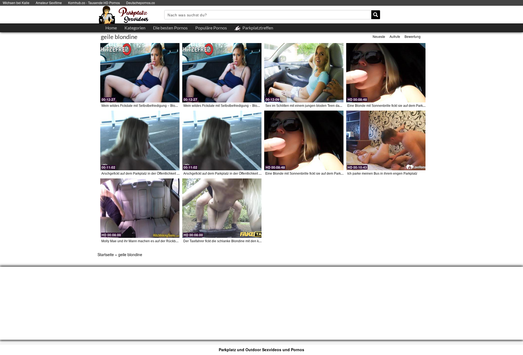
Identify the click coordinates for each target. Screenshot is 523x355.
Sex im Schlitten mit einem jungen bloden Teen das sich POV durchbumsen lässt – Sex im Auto (335, 106)
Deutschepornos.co (140, 2)
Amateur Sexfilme (49, 2)
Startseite (106, 254)
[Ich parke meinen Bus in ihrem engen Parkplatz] (385, 140)
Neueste (379, 36)
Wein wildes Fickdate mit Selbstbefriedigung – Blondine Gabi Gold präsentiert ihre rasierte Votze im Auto (178, 106)
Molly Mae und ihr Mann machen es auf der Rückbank (141, 241)
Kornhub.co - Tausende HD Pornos (94, 2)
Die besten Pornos (170, 27)
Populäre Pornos (211, 27)
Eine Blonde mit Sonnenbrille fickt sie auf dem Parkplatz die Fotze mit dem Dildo (406, 106)
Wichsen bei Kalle (16, 2)
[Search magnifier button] (375, 14)
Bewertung (413, 36)
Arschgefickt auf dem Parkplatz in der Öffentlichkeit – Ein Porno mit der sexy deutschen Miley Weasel (175, 173)
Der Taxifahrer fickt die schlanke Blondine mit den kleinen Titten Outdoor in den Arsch (246, 241)
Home (111, 27)
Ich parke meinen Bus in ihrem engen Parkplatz (382, 173)
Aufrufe (395, 36)
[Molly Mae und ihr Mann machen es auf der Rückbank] (140, 208)
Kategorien (134, 27)
